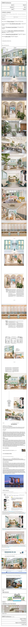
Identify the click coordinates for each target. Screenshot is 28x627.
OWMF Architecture (6, 3)
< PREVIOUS (4, 47)
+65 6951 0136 (24, 624)
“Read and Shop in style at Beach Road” (12, 34)
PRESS (25, 7)
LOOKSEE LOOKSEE (6, 12)
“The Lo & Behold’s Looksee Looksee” (15, 23)
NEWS (12, 9)
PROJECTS (24, 5)
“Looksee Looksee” (8, 36)
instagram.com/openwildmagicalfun (20, 622)
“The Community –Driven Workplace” (11, 27)
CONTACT (24, 9)
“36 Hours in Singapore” (10, 21)
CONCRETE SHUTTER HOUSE (9, 604)
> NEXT (3, 590)
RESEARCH (12, 7)
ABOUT (12, 5)
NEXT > (15, 47)
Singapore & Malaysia (23, 618)
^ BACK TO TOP (4, 613)
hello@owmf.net (23, 620)
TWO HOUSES (5, 592)
